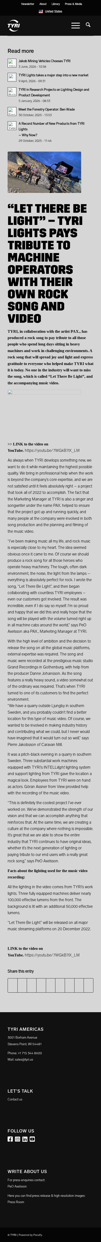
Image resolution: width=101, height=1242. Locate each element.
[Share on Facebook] (12, 985)
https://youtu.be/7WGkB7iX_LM (52, 450)
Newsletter (27, 4)
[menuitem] (28, 4)
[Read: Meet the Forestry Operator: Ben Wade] (12, 111)
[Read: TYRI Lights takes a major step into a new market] (12, 77)
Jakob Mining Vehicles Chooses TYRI (45, 61)
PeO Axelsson (17, 1186)
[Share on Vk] (69, 985)
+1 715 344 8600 (30, 1053)
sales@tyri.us (24, 1059)
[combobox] (50, 11)
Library (56, 4)
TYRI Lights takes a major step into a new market (53, 75)
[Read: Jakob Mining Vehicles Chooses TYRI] (12, 63)
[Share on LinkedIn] (50, 985)
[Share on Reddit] (79, 985)
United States (53, 11)
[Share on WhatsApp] (31, 985)
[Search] (88, 25)
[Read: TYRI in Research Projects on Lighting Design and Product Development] (12, 91)
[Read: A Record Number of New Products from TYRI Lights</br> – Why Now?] (12, 125)
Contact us (15, 1099)
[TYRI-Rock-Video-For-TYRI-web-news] (44, 172)
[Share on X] (22, 985)
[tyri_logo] (42, 25)
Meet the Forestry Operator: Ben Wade (47, 109)
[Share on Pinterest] (41, 985)
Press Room (16, 1202)
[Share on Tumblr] (60, 985)
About (43, 4)
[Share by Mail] (88, 985)
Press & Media (73, 4)
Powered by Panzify (30, 1235)
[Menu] (75, 25)
